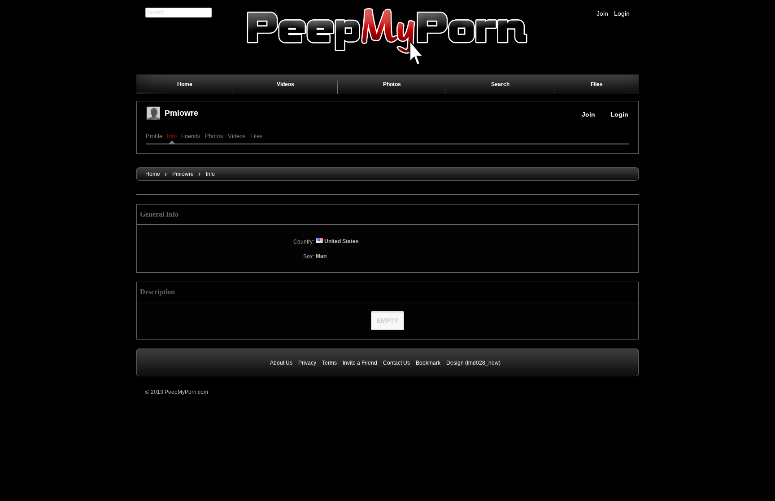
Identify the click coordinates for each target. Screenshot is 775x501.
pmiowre (181, 113)
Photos (214, 136)
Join (602, 13)
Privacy (307, 363)
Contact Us (396, 363)
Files (256, 136)
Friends (190, 136)
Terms (329, 363)
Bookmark (428, 363)
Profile (154, 136)
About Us (281, 363)
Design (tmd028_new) (473, 363)
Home (152, 174)
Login (622, 13)
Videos (237, 136)
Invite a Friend (360, 363)
